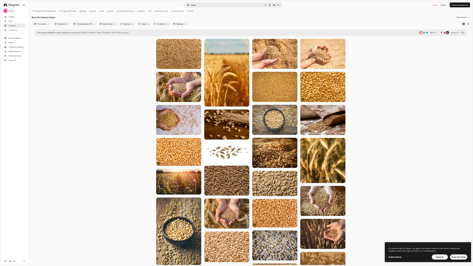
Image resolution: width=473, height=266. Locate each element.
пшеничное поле (161, 11)
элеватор (141, 11)
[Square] (468, 24)
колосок (190, 11)
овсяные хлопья (177, 11)
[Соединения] (5, 261)
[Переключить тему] (14, 261)
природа (82, 11)
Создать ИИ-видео (68, 11)
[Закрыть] (462, 32)
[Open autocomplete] (187, 5)
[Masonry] (464, 24)
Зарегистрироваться (460, 5)
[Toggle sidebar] (24, 5)
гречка (101, 11)
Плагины (454, 33)
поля (150, 11)
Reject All (440, 257)
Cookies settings (395, 257)
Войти (443, 5)
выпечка (110, 11)
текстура (92, 11)
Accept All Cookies (458, 257)
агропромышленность (126, 11)
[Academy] (10, 261)
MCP (431, 33)
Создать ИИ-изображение (45, 11)
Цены (435, 5)
